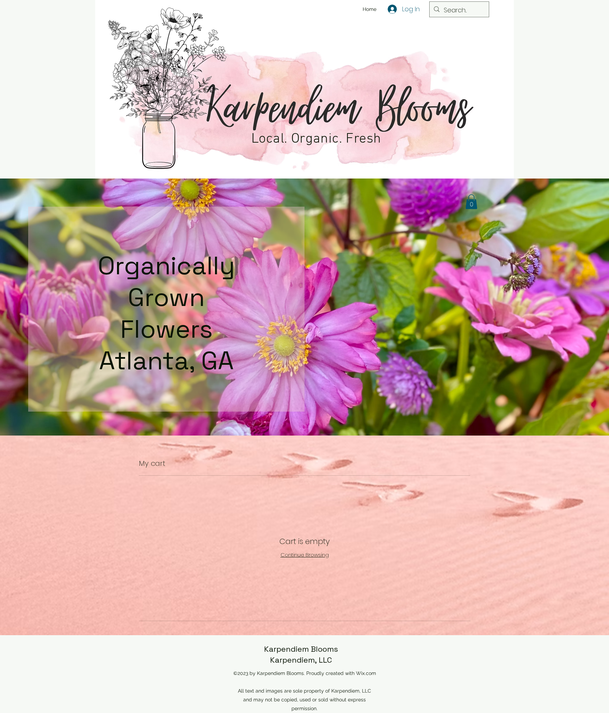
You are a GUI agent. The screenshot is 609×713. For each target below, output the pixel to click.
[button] (471, 201)
